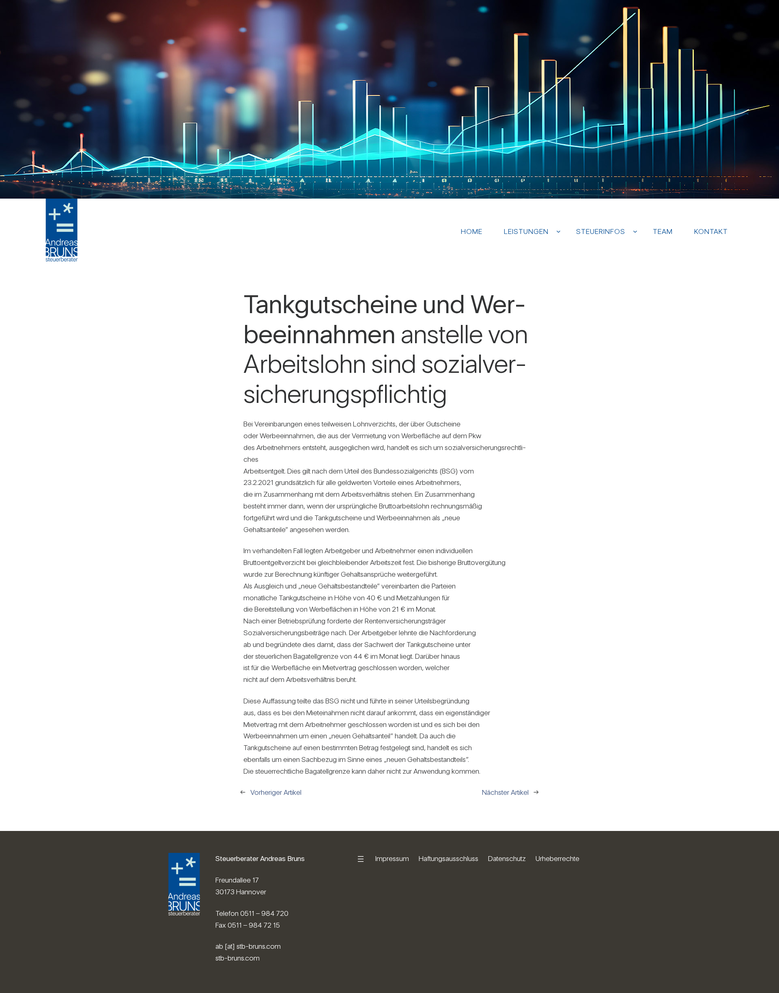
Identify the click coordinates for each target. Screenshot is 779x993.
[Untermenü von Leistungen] (558, 231)
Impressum (392, 858)
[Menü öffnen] (361, 859)
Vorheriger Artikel (275, 792)
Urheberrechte (557, 858)
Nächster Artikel (505, 792)
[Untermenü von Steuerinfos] (635, 231)
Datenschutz (507, 858)
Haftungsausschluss (448, 858)
